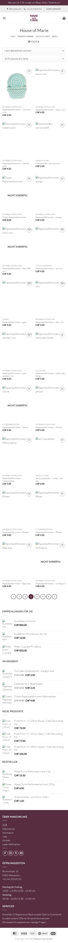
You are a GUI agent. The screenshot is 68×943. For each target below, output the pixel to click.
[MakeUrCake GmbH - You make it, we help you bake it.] (34, 18)
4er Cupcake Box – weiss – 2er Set (49, 479)
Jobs (4, 836)
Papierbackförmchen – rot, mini (49, 268)
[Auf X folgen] (15, 853)
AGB (4, 824)
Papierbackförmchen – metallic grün (15, 164)
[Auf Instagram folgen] (10, 853)
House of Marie (43, 36)
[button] (4, 18)
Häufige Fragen (38, 922)
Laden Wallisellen (11, 844)
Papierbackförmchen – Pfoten (49, 532)
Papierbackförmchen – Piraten (15, 532)
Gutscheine (55, 914)
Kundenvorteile (10, 918)
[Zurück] (13, 596)
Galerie (45, 914)
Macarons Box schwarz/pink (48, 163)
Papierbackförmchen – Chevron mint (16, 111)
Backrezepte (34, 914)
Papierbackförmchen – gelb (14, 322)
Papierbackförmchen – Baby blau (16, 583)
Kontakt (6, 840)
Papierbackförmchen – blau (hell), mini (16, 269)
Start (12, 36)
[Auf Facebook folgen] (5, 853)
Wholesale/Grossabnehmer (16, 922)
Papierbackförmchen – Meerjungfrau (12, 479)
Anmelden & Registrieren (15, 914)
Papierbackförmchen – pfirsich (49, 427)
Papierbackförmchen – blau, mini (50, 322)
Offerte (22, 918)
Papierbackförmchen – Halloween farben (50, 374)
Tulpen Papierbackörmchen (14, 217)
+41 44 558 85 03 (11, 879)
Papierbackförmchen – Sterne (15, 427)
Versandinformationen (38, 918)
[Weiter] (54, 596)
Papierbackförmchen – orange (49, 217)
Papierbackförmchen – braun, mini (50, 109)
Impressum (7, 832)
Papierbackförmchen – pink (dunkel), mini (14, 374)
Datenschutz (8, 828)
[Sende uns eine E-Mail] (21, 853)
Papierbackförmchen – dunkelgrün (51, 583)
